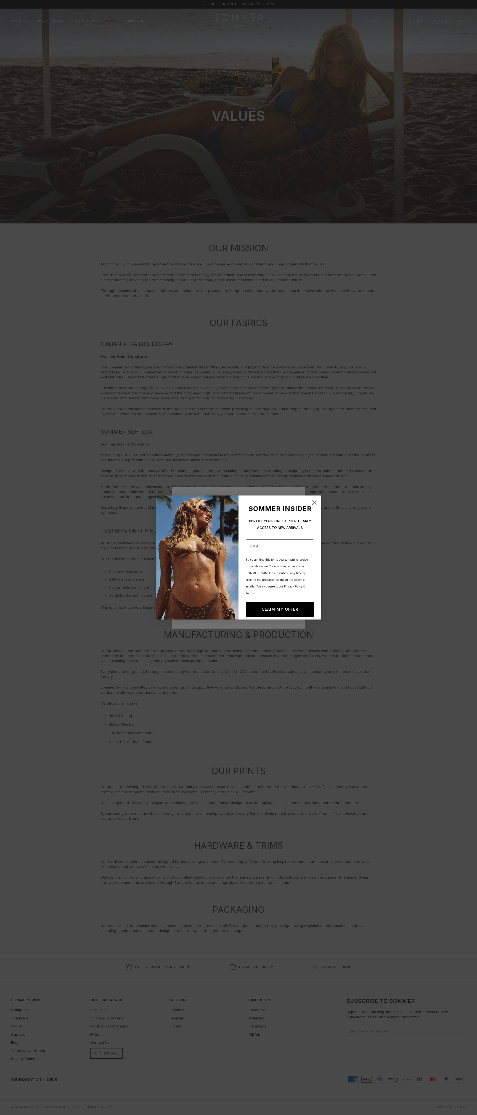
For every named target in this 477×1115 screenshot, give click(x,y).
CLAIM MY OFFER (280, 609)
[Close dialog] (314, 502)
